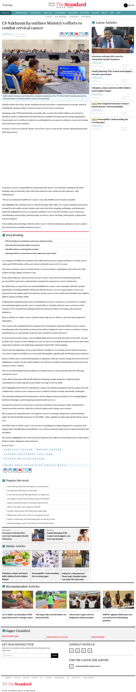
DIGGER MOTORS (10, 636)
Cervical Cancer (18, 449)
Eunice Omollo (8, 611)
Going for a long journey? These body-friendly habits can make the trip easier (31, 519)
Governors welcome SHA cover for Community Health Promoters (27, 503)
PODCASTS (104, 13)
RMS (68, 678)
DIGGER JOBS (98, 637)
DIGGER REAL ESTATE (57, 637)
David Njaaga (108, 611)
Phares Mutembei (98, 66)
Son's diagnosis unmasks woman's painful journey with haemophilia (28, 499)
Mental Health (48, 13)
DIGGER (119, 13)
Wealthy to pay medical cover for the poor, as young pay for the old (28, 515)
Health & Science (72, 13)
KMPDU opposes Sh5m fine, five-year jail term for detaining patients (118, 617)
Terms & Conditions (88, 678)
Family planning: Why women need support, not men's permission (28, 486)
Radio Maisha (61, 17)
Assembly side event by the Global (48, 113)
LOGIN (132, 5)
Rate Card (26, 678)
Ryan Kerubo (66, 570)
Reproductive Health (22, 13)
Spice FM (74, 17)
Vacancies (35, 678)
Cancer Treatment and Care (28, 454)
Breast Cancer (49, 449)
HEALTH (5, 13)
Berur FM (87, 17)
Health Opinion (84, 13)
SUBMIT (54, 655)
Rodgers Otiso (41, 611)
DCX (41, 678)
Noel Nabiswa (37, 570)
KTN (49, 17)
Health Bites (95, 13)
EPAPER (112, 13)
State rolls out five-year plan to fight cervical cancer (23, 245)
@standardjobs (83, 666)
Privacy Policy (76, 678)
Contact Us (17, 678)
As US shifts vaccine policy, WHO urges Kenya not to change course (28, 495)
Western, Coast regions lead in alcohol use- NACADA (23, 507)
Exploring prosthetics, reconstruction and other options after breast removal (31, 253)
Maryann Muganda (21, 34)
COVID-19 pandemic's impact (34, 388)
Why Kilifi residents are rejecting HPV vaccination (22, 249)
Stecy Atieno (74, 611)
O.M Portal (48, 678)
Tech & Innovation (60, 13)
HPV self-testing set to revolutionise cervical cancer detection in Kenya (29, 241)
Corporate (8, 678)
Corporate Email (59, 678)
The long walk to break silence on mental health (22, 491)
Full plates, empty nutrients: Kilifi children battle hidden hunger (27, 511)
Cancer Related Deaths (24, 458)
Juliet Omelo (96, 81)
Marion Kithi (7, 570)
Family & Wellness (35, 13)
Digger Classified (17, 631)
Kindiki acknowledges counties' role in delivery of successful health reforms (30, 523)
